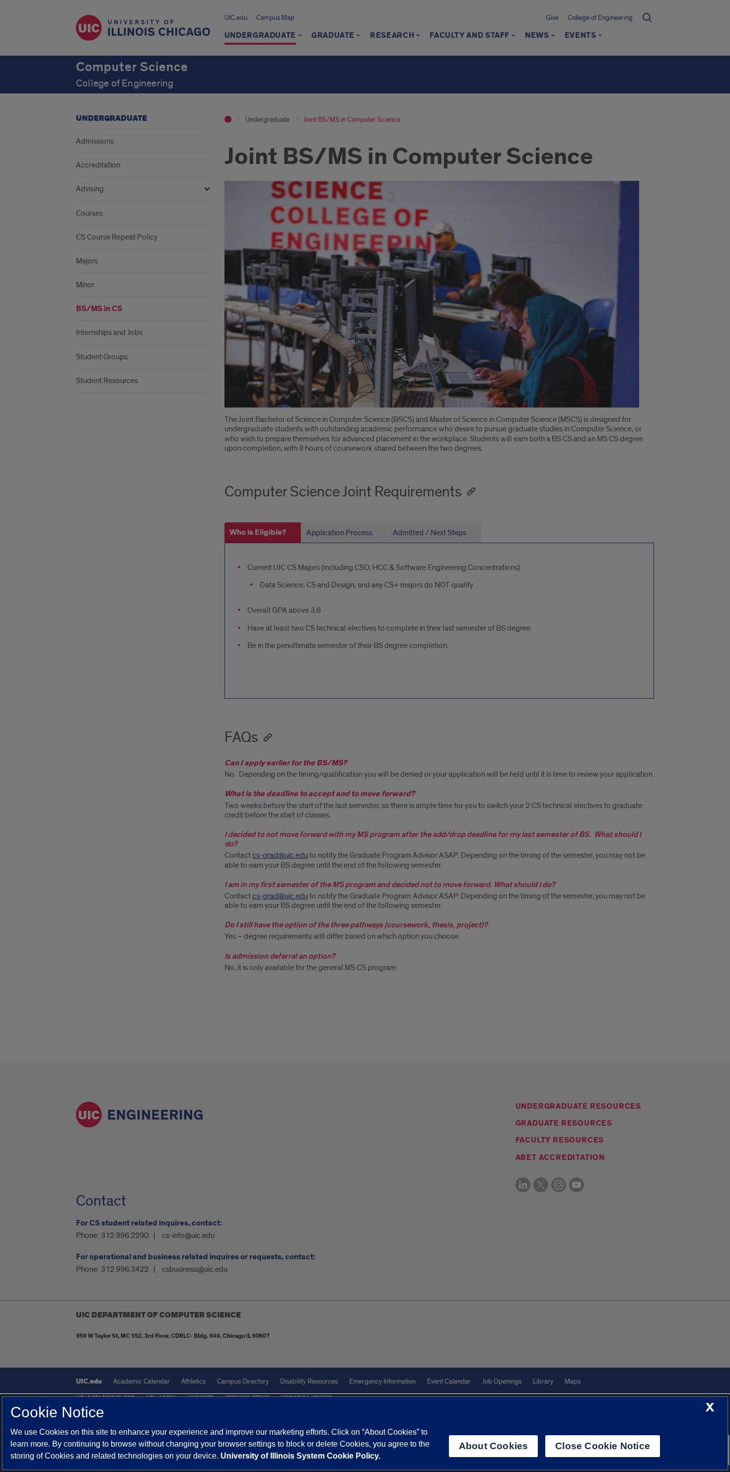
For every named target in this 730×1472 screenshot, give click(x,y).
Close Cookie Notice (602, 1446)
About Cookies (493, 1446)
